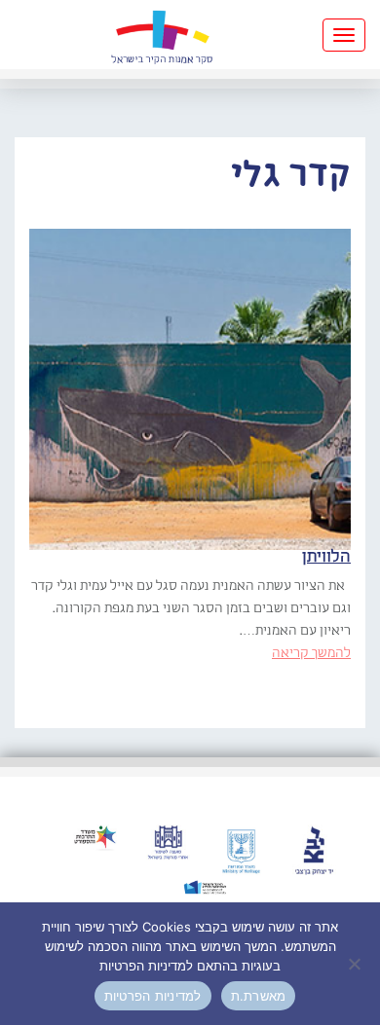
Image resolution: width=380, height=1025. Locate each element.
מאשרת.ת (258, 996)
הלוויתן (326, 557)
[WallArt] (161, 34)
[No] (355, 963)
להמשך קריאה (311, 653)
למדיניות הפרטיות (153, 996)
